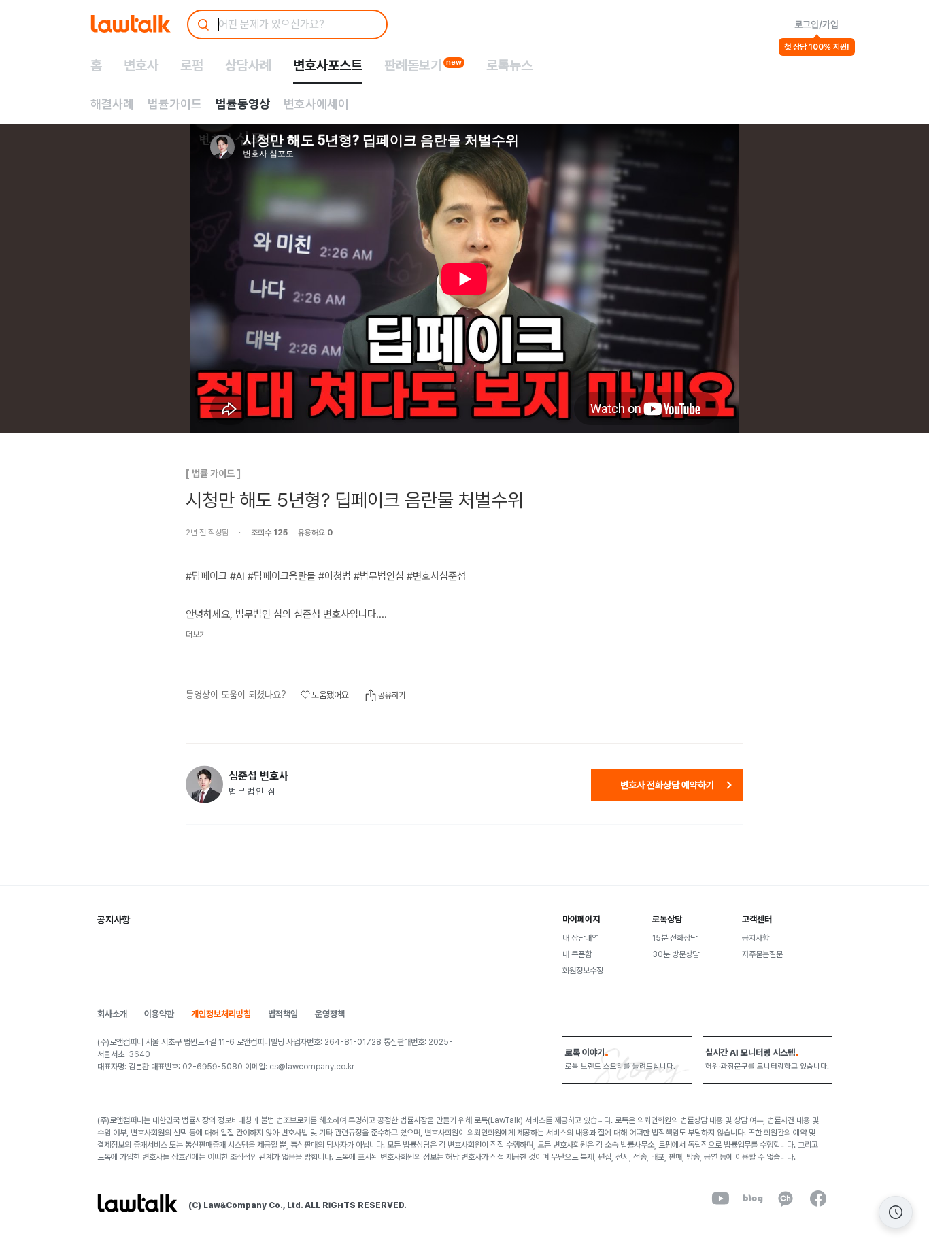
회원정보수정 (582, 970)
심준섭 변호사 (258, 776)
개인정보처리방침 (221, 1014)
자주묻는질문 (762, 954)
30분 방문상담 (675, 954)
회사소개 (112, 1014)
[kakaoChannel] (785, 1198)
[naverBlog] (752, 1198)
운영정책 (330, 1014)
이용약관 (159, 1014)
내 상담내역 (580, 938)
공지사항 (755, 938)
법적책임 (283, 1014)
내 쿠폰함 (577, 954)
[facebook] (818, 1198)
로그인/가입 (816, 24)
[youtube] (720, 1198)
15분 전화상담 (674, 938)
